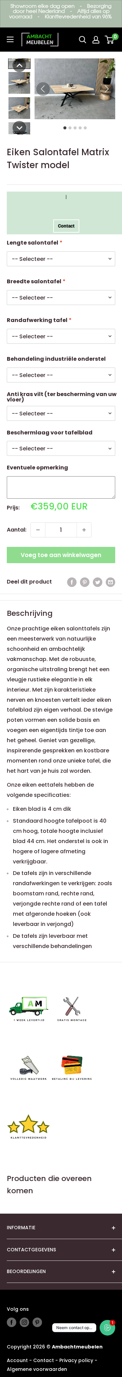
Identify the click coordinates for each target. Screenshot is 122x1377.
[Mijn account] (96, 39)
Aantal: (16, 530)
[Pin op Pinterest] (84, 582)
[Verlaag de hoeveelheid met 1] (38, 530)
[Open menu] (10, 39)
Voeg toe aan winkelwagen (61, 555)
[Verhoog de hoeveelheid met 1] (84, 530)
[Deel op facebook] (72, 582)
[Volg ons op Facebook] (11, 1322)
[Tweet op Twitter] (97, 582)
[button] (19, 65)
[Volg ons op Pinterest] (37, 1322)
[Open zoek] (82, 39)
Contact (66, 226)
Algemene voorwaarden (37, 1369)
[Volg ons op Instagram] (24, 1322)
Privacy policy (76, 1360)
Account (17, 1360)
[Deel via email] (110, 582)
